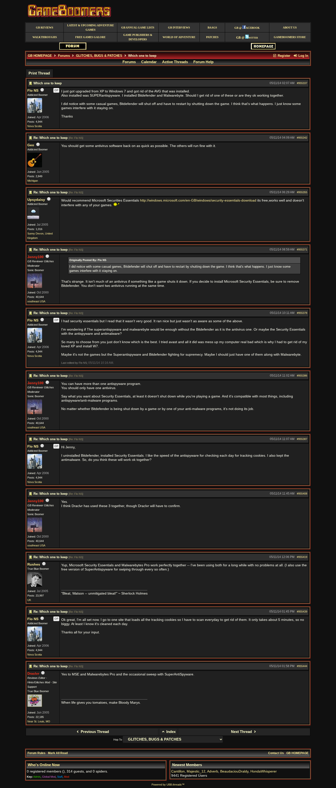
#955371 (302, 249)
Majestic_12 (196, 771)
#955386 (302, 375)
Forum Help (203, 62)
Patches (212, 37)
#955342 (302, 137)
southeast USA (36, 301)
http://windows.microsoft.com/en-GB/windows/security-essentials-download (198, 200)
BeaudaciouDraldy (234, 771)
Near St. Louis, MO (38, 721)
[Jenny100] (34, 287)
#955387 (302, 439)
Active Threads (175, 62)
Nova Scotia (34, 126)
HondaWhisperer (263, 771)
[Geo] (34, 166)
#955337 (302, 83)
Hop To (117, 739)
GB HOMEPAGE (40, 56)
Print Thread (39, 73)
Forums (64, 56)
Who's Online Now (44, 765)
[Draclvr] (34, 705)
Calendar (149, 62)
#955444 (302, 666)
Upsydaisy (36, 200)
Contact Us (276, 753)
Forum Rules (37, 753)
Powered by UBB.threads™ (168, 784)
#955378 (302, 312)
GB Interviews (179, 27)
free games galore (90, 37)
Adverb (212, 771)
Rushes (33, 564)
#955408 (302, 493)
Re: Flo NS (75, 137)
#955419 (302, 556)
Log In (302, 56)
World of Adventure (179, 37)
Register (283, 56)
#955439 (302, 611)
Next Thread (242, 732)
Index (170, 732)
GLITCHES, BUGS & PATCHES (99, 56)
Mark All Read (58, 753)
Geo (30, 145)
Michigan (32, 180)
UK (29, 599)
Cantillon (178, 771)
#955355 (302, 192)
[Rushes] (34, 585)
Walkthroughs (44, 37)
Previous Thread (94, 732)
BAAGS (212, 27)
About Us (290, 27)
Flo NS (32, 90)
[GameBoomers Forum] (72, 48)
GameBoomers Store (290, 37)
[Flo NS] (34, 111)
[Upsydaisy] (33, 218)
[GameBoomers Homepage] (263, 48)
